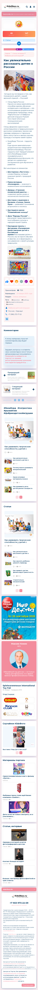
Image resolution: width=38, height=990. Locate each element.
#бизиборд (25, 300)
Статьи (8, 40)
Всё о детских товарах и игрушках (14, 7)
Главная (7, 53)
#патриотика (16, 300)
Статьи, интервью (18, 53)
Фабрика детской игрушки (14, 55)
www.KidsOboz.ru (8, 931)
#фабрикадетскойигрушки (14, 302)
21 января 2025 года (24, 293)
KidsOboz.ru (12, 934)
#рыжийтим (9, 304)
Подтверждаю (28, 985)
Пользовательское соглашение (13, 963)
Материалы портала (14, 760)
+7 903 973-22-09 (19, 903)
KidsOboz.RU (8, 889)
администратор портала (19, 905)
